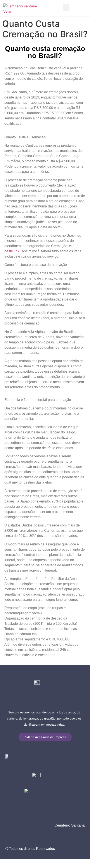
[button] (66, 7)
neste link (11, 251)
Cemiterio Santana (69, 825)
